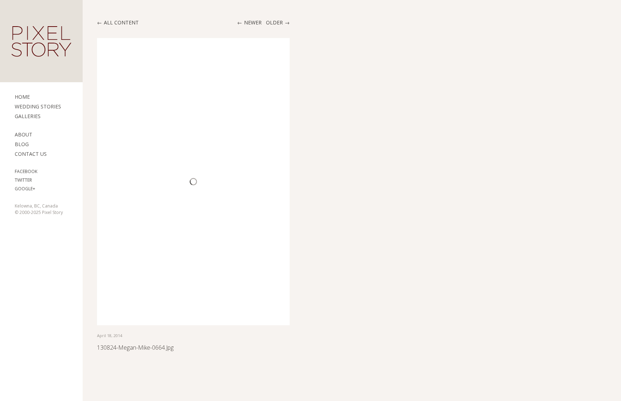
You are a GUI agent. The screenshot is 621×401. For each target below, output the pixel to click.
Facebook (26, 171)
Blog (22, 144)
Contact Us (31, 153)
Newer (253, 22)
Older (274, 22)
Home (22, 96)
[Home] (41, 41)
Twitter (23, 180)
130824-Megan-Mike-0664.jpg (135, 347)
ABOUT (23, 134)
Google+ (25, 189)
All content (121, 22)
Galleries (28, 116)
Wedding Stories (38, 106)
